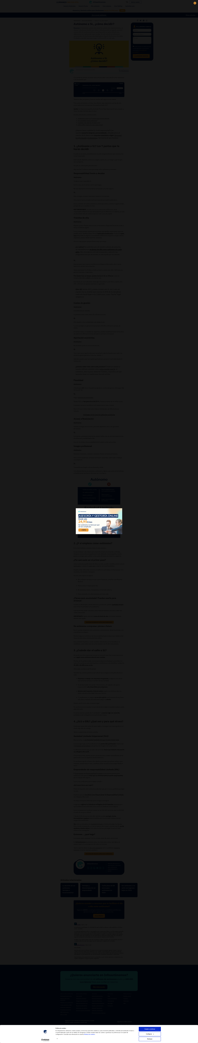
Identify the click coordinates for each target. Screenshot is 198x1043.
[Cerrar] (194, 3)
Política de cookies (89, 1034)
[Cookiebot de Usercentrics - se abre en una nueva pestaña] (45, 1040)
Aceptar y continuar (149, 1029)
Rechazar (149, 1039)
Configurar (149, 1034)
